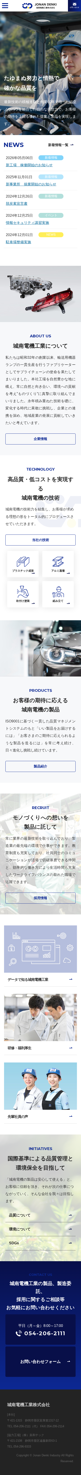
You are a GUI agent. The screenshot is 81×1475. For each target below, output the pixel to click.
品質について (20, 1215)
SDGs (14, 1243)
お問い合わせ (74, 7)
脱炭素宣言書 (16, 203)
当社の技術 (40, 540)
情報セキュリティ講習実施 (27, 223)
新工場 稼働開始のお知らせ (29, 165)
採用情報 (40, 898)
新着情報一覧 (58, 145)
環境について (20, 1229)
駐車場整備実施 (18, 242)
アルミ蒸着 (58, 570)
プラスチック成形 (23, 570)
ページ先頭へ (70, 1464)
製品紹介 (40, 766)
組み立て (58, 600)
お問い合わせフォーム (40, 1361)
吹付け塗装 (23, 600)
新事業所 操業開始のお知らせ (31, 184)
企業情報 (40, 439)
